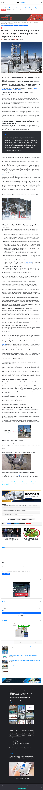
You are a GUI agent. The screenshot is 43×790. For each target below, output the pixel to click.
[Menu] (1, 2)
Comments (35, 642)
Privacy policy (23, 788)
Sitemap (17, 778)
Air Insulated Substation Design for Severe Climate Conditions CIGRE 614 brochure (14, 510)
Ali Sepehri (4, 39)
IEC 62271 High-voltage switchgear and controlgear (10, 514)
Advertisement (21, 780)
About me (21, 778)
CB (17, 730)
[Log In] (3, 2)
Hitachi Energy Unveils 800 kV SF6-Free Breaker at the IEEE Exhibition (21, 665)
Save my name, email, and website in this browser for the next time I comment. (17, 571)
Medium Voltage (24, 733)
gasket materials (29, 262)
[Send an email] (6, 39)
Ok (18, 788)
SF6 (3, 174)
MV (29, 733)
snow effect (15, 192)
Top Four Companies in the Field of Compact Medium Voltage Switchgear (22, 646)
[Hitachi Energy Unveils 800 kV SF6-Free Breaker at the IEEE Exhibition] (5, 667)
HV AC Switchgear (7, 22)
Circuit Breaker (12, 519)
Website (23, 566)
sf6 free (17, 735)
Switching (12, 737)
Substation (25, 519)
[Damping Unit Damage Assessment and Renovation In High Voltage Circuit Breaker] (21, 722)
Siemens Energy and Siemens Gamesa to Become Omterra (16, 9)
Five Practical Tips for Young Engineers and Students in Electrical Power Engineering (24, 660)
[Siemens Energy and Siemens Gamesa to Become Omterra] (5, 652)
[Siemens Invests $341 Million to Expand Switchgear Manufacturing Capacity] (5, 657)
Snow (19, 519)
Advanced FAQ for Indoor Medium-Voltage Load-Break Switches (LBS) (21, 669)
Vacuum (17, 737)
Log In (21, 613)
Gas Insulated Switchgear (16, 25)
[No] (41, 787)
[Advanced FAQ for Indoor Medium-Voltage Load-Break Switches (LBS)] (5, 671)
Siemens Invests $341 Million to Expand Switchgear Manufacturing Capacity (22, 655)
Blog (25, 778)
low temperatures (23, 411)
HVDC (11, 733)
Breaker (11, 730)
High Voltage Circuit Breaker (15, 22)
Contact (28, 778)
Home (2, 22)
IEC (17, 733)
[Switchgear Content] (21, 2)
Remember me (5, 610)
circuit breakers (7, 154)
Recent (7, 642)
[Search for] (41, 2)
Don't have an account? (21, 615)
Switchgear (32, 519)
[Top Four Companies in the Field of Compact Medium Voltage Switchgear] (5, 648)
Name (3, 562)
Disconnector (30, 730)
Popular (20, 642)
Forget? (39, 608)
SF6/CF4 (4, 344)
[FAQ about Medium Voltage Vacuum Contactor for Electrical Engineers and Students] (30, 722)
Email (3, 566)
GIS (25, 126)
